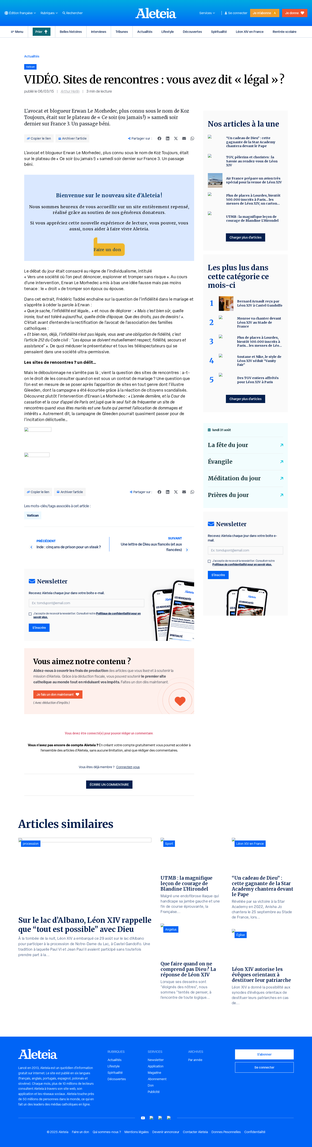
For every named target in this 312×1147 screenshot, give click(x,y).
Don (151, 1085)
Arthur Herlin (70, 91)
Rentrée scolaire (284, 31)
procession (31, 844)
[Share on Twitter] (176, 138)
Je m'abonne (262, 13)
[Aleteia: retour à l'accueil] (156, 13)
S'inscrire (39, 627)
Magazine (154, 1073)
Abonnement (157, 1079)
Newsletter (156, 1060)
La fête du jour (228, 445)
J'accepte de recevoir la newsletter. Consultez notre (87, 615)
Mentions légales (136, 1132)
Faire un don (107, 249)
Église (240, 935)
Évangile (220, 461)
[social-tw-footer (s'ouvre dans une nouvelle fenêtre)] (160, 1118)
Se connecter (237, 13)
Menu (19, 31)
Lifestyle (167, 31)
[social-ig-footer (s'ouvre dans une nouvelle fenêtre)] (169, 1118)
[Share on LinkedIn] (167, 138)
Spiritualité (219, 31)
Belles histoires (71, 31)
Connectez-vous (128, 767)
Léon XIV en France (250, 31)
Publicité (154, 1092)
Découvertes (192, 31)
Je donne (292, 13)
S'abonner (264, 1054)
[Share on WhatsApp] (192, 138)
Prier (38, 31)
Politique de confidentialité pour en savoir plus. (242, 564)
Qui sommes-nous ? (107, 1132)
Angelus (171, 929)
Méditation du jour (234, 478)
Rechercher (74, 13)
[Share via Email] (184, 138)
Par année (195, 1060)
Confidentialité (254, 1132)
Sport (169, 844)
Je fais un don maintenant (55, 694)
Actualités (144, 31)
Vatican (33, 515)
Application (156, 1066)
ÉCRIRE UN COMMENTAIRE (109, 784)
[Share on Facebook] (159, 138)
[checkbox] (30, 614)
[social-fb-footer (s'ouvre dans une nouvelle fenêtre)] (152, 1118)
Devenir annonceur (165, 1132)
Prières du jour (228, 495)
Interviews (98, 31)
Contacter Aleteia (195, 1132)
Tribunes (122, 31)
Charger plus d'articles (246, 237)
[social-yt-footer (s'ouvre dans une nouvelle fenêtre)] (143, 1118)
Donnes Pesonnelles (226, 1132)
